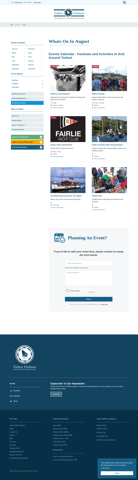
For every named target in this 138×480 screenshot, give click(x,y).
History (11, 435)
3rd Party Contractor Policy (106, 440)
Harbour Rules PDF (60, 445)
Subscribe (56, 394)
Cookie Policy (102, 428)
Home (11, 24)
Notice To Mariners (18, 125)
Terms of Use (101, 432)
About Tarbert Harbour (17, 425)
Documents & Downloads (18, 458)
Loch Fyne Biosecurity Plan (63, 456)
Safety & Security (15, 455)
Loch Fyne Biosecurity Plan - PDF (65, 460)
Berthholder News (18, 129)
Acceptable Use (102, 436)
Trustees (12, 442)
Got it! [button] (117, 473)
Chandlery (15, 87)
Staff (11, 438)
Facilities (15, 83)
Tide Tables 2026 (59, 442)
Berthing (15, 80)
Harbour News (17, 120)
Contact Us (13, 432)
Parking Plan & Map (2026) (62, 435)
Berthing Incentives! (19, 103)
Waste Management (16, 451)
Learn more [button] (105, 468)
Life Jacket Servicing (19, 147)
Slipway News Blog (60, 428)
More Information (58, 107)
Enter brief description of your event (76, 268)
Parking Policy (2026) (60, 432)
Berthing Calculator (18, 94)
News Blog (57, 425)
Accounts (12, 445)
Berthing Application (19, 98)
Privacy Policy (104, 304)
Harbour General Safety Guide (22, 142)
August (24, 24)
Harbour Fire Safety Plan (20, 137)
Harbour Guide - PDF (60, 438)
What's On (15, 116)
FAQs (11, 428)
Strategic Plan (14, 448)
